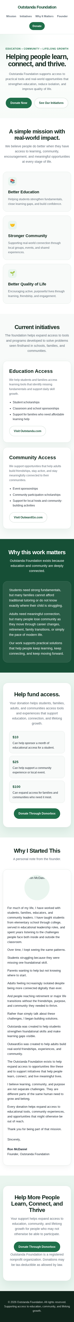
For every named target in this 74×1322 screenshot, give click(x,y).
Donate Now (18, 102)
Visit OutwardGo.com (28, 517)
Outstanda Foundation (37, 7)
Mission (11, 16)
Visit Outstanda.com (27, 431)
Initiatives (26, 16)
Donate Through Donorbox (37, 813)
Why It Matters (44, 16)
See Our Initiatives (51, 102)
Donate (37, 26)
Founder (62, 16)
